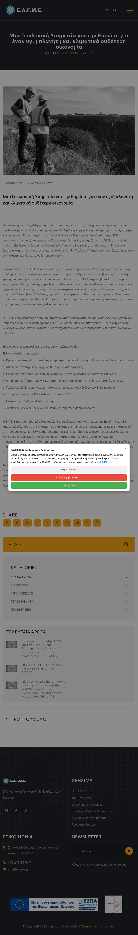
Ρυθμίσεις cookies (69, 469)
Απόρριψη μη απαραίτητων (69, 477)
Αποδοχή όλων (69, 485)
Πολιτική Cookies (98, 462)
